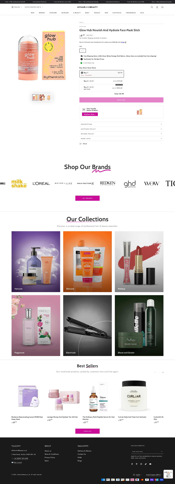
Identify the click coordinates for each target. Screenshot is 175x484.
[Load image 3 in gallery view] (49, 97)
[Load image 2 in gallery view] (42, 97)
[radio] (101, 74)
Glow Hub (82, 26)
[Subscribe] (162, 451)
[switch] (168, 476)
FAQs (80, 457)
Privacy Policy (50, 457)
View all (87, 431)
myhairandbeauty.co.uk (23, 474)
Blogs (80, 461)
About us (48, 451)
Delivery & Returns (84, 451)
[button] (151, 7)
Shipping (90, 38)
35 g (83, 51)
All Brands (87, 198)
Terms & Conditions (52, 454)
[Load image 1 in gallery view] (35, 97)
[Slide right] (161, 372)
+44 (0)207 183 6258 (21, 458)
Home (81, 22)
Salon (47, 461)
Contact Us (82, 454)
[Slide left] (157, 372)
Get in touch (18, 462)
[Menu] (172, 471)
